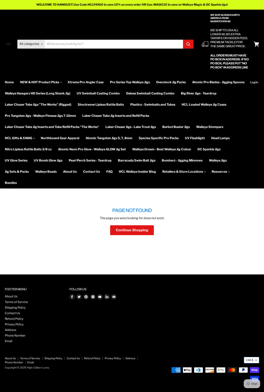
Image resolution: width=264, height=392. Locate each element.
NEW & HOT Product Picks (40, 82)
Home (9, 82)
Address (10, 330)
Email (8, 341)
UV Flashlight (195, 138)
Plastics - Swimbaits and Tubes (152, 104)
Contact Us (91, 171)
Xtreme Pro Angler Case (86, 82)
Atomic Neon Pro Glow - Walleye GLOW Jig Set (92, 149)
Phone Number (15, 335)
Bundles (11, 183)
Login (254, 82)
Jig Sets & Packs (17, 171)
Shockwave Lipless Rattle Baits (101, 104)
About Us (70, 171)
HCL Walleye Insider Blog (137, 171)
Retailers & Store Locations (183, 171)
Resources (220, 171)
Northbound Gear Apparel (60, 138)
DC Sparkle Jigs (209, 149)
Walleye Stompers (209, 127)
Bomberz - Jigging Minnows (182, 160)
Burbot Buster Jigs (176, 127)
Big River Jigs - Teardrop (198, 93)
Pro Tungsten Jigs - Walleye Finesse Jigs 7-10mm (40, 116)
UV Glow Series (16, 160)
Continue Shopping (132, 230)
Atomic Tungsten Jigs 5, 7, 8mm (109, 138)
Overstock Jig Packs (171, 82)
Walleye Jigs (218, 160)
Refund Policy (14, 318)
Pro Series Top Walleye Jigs (130, 82)
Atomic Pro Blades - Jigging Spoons (218, 82)
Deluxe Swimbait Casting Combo (150, 93)
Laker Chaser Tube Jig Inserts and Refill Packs (115, 116)
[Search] (188, 44)
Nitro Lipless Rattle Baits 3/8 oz (28, 149)
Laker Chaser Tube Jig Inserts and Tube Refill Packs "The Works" (52, 127)
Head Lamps (220, 138)
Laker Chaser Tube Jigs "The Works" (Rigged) (38, 104)
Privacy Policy (14, 324)
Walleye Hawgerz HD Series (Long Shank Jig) (37, 93)
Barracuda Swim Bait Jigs (136, 160)
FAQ (109, 171)
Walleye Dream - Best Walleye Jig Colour (161, 149)
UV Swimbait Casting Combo (98, 93)
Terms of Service (16, 302)
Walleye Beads (46, 171)
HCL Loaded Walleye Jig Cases (204, 104)
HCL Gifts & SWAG (19, 138)
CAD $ (249, 360)
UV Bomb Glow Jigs (48, 160)
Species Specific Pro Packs (159, 138)
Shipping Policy (15, 307)
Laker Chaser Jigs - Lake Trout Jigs (131, 127)
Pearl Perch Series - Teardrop (90, 160)
